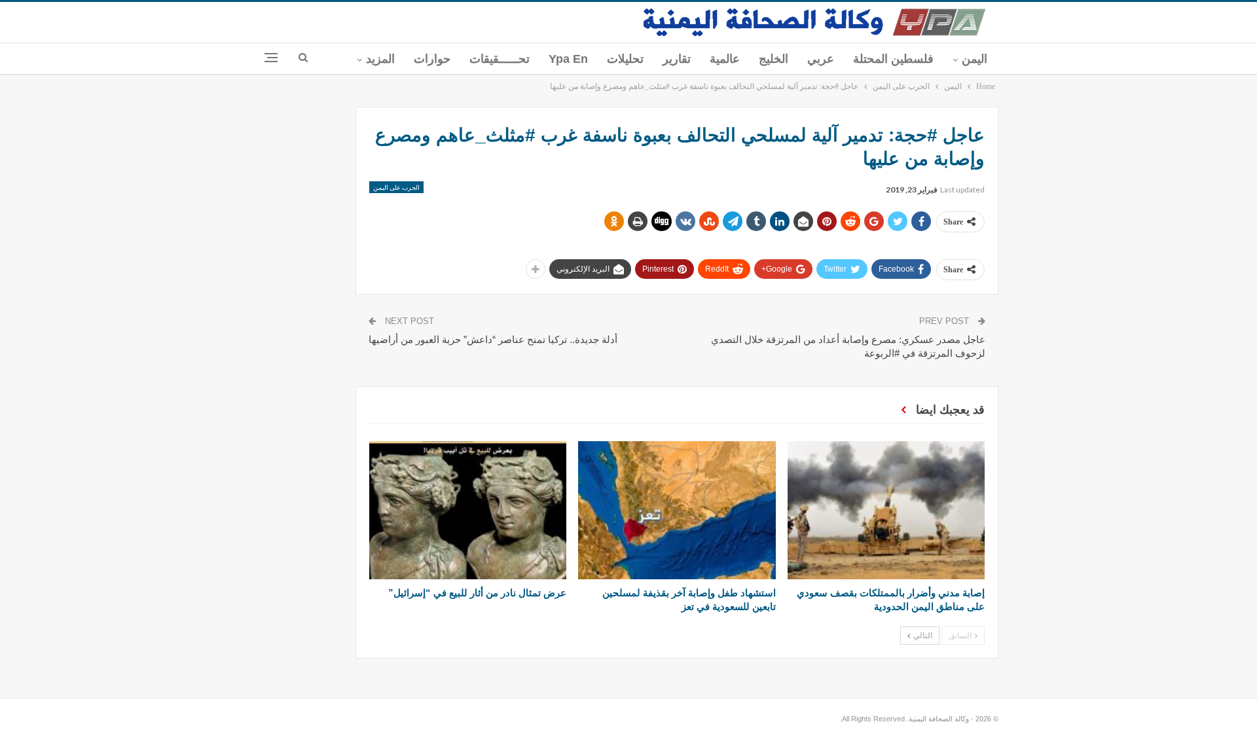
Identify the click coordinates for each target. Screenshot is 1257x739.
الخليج (773, 58)
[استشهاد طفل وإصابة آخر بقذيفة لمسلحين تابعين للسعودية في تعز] (676, 510)
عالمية (725, 58)
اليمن (974, 58)
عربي (820, 58)
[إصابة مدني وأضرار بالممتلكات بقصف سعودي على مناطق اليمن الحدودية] (886, 510)
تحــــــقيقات (499, 58)
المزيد (380, 58)
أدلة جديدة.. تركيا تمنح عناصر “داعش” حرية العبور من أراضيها (493, 339)
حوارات (432, 58)
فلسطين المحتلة (893, 58)
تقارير (677, 58)
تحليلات (625, 58)
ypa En (568, 58)
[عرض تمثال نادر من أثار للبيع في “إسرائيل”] (467, 510)
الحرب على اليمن (396, 187)
